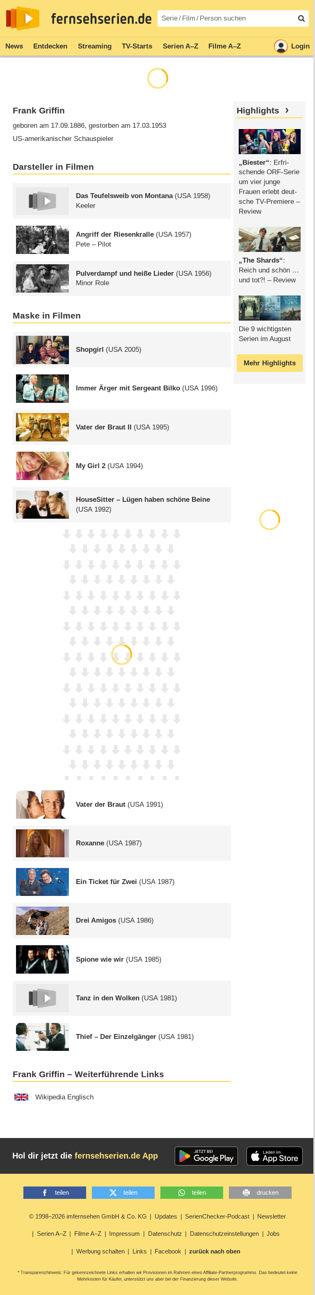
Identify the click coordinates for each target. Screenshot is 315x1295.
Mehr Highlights (270, 363)
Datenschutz (165, 1233)
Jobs (273, 1233)
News (14, 46)
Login (300, 46)
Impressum (124, 1233)
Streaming (95, 46)
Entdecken (50, 46)
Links (139, 1251)
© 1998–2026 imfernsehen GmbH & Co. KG (88, 1216)
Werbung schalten (100, 1251)
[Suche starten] (301, 18)
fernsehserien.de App (116, 1155)
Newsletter (271, 1216)
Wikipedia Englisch (64, 1097)
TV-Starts (137, 46)
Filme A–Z (224, 46)
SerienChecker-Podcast (217, 1216)
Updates (166, 1216)
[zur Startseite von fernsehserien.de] (22, 18)
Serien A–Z (180, 46)
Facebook (168, 1251)
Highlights (258, 110)
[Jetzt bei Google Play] (206, 1156)
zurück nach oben (214, 1251)
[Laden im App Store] (275, 1156)
